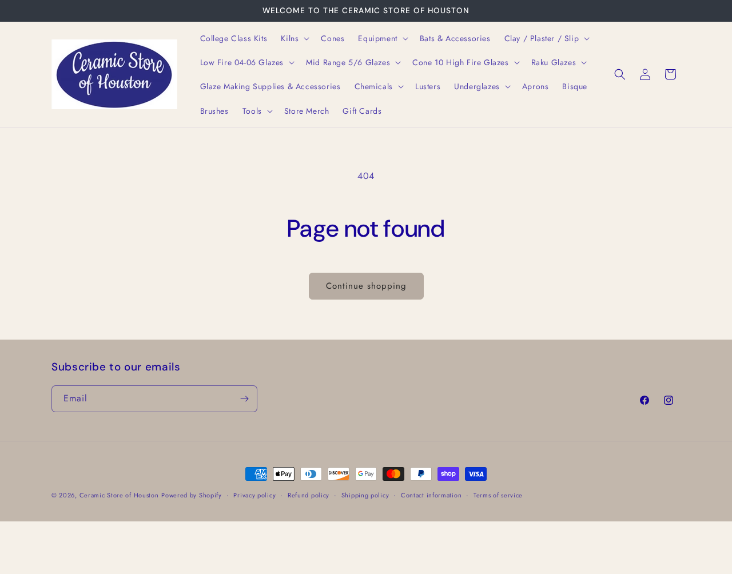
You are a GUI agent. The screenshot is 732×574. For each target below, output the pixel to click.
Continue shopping (366, 286)
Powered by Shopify (191, 495)
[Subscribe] (244, 398)
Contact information (431, 495)
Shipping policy (365, 495)
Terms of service (498, 495)
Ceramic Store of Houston (119, 495)
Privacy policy (254, 495)
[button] (294, 38)
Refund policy (308, 495)
